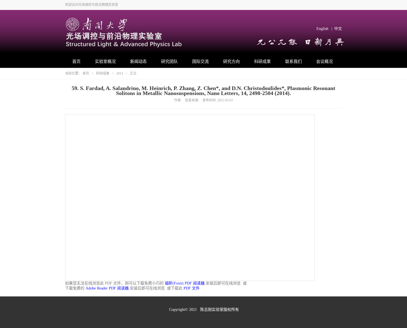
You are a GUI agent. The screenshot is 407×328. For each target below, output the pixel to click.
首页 (76, 61)
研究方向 (231, 61)
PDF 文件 (192, 288)
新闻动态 (138, 61)
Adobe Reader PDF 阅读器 (107, 288)
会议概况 (324, 61)
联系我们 (293, 61)
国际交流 (200, 61)
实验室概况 (105, 61)
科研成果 (262, 61)
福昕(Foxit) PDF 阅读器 (185, 283)
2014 (119, 73)
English (322, 29)
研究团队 (169, 61)
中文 (338, 29)
